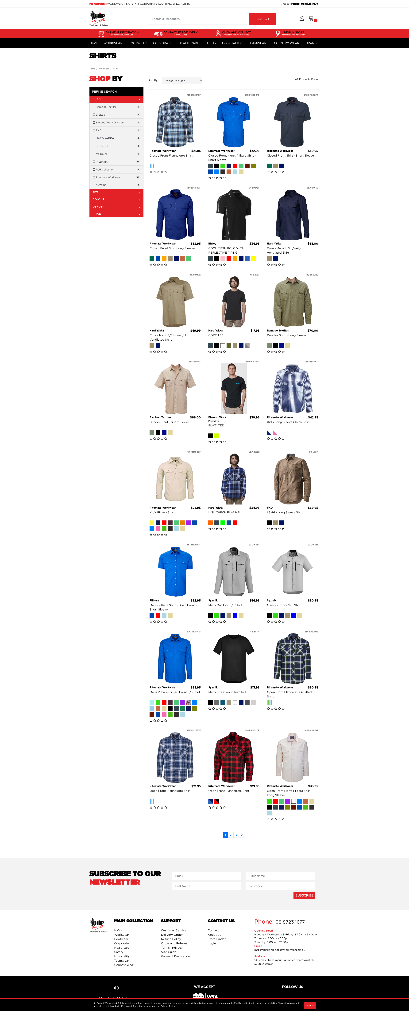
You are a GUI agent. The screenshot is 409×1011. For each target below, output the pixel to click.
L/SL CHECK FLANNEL (224, 512)
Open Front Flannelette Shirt (170, 790)
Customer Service (173, 930)
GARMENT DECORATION (122, 33)
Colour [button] (98, 199)
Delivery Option (172, 934)
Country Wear (286, 43)
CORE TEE (215, 335)
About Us (214, 934)
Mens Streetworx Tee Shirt (227, 692)
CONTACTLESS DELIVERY (180, 33)
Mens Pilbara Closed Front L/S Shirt (175, 692)
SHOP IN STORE (293, 33)
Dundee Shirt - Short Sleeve (169, 422)
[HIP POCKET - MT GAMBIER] (98, 18)
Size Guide (168, 951)
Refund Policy (171, 938)
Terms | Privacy (172, 947)
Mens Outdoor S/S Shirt (284, 605)
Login (212, 943)
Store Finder (217, 938)
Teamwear (257, 43)
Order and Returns (174, 943)
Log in (285, 3)
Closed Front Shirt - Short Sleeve (290, 155)
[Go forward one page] (242, 835)
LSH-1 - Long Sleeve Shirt (285, 512)
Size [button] (96, 192)
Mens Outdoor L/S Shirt (225, 605)
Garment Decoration (175, 956)
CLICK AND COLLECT (236, 33)
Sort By (153, 80)
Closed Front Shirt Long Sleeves (173, 248)
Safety (210, 43)
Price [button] (97, 213)
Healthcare (189, 43)
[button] (301, 19)
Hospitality (232, 43)
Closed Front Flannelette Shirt (171, 155)
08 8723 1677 (290, 922)
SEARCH (262, 18)
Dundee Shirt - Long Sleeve (286, 335)
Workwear (113, 43)
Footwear (138, 43)
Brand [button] (98, 99)
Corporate (162, 43)
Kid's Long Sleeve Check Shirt (288, 422)
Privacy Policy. (168, 1006)
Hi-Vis (94, 43)
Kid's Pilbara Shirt (162, 512)
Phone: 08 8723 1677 (304, 4)
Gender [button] (98, 206)
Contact (213, 930)
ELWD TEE (216, 425)
